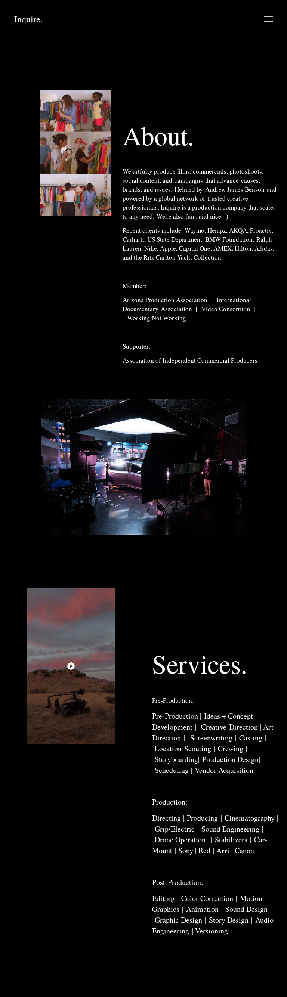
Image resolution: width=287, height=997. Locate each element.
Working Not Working (156, 317)
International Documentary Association (187, 304)
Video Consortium (225, 308)
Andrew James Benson (236, 189)
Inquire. (28, 19)
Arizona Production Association (165, 299)
